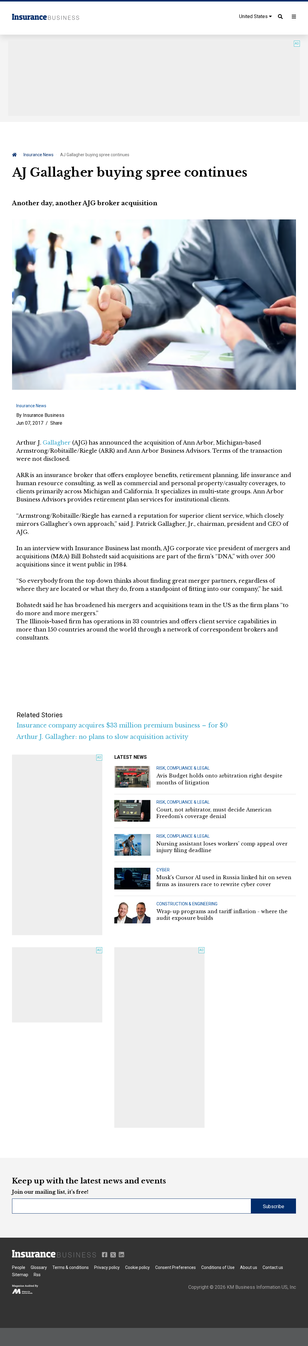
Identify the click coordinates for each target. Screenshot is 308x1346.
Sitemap (20, 1274)
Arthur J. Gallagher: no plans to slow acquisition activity (102, 736)
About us (248, 1267)
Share (56, 423)
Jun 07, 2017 (29, 423)
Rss (37, 1274)
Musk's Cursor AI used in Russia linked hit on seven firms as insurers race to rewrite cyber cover (223, 880)
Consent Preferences (175, 1267)
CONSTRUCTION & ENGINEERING (186, 903)
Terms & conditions (70, 1267)
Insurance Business (43, 415)
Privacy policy (107, 1267)
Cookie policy (137, 1267)
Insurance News (38, 154)
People (18, 1267)
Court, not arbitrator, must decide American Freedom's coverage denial (214, 813)
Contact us (273, 1267)
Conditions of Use (218, 1267)
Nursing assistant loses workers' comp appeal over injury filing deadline (222, 847)
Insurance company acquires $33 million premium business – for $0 (122, 725)
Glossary (39, 1267)
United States (254, 16)
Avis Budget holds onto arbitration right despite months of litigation (219, 779)
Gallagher (57, 442)
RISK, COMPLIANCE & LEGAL (183, 768)
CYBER (163, 869)
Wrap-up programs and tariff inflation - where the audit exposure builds (222, 914)
